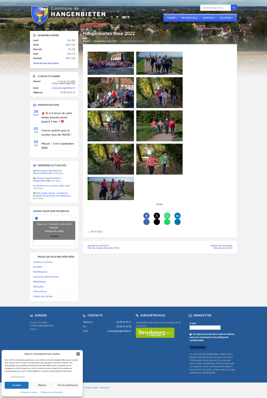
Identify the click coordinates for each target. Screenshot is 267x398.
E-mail (193, 323)
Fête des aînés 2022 (223, 248)
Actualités (37, 267)
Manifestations (40, 272)
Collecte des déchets (43, 296)
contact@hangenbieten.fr (63, 88)
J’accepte (54, 236)
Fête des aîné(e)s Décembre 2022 (103, 248)
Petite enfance (40, 292)
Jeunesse (225, 18)
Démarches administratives (46, 277)
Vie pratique (189, 18)
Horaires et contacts (42, 262)
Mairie (171, 18)
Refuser (42, 385)
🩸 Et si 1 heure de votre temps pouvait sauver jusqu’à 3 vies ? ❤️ (56, 117)
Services (208, 18)
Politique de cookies (28, 392)
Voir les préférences (68, 385)
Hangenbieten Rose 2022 (105, 41)
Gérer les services (18, 377)
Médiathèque (39, 282)
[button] (78, 353)
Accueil (86, 41)
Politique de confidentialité (52, 392)
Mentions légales (91, 388)
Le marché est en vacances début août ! (52, 186)
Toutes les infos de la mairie (46, 63)
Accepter (16, 385)
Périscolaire (38, 287)
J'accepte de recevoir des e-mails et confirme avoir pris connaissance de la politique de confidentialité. (212, 337)
